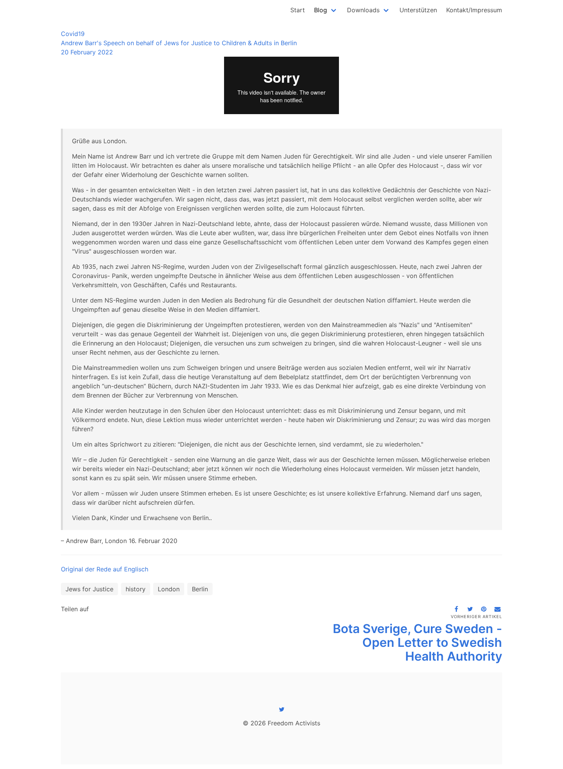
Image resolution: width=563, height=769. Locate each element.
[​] (281, 709)
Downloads (363, 10)
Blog (320, 10)
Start (297, 10)
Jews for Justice (89, 589)
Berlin (200, 589)
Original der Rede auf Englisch (104, 569)
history (136, 589)
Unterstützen (418, 10)
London (169, 589)
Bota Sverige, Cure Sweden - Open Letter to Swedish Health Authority (417, 642)
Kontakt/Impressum (474, 10)
